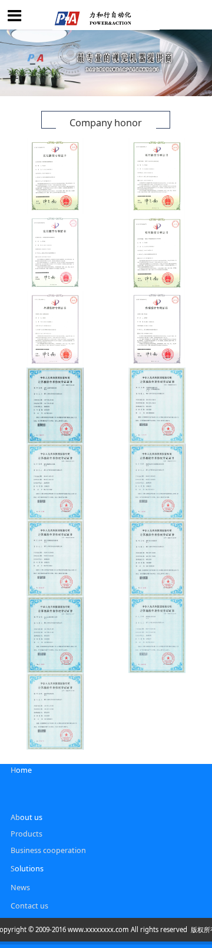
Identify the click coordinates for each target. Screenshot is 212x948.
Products (26, 834)
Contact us (29, 906)
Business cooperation (48, 850)
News (20, 888)
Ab (15, 817)
